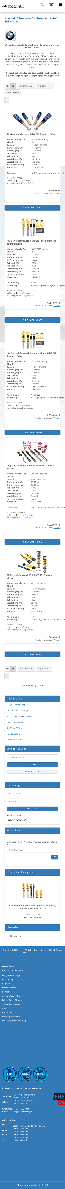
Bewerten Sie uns (14, 739)
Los (54, 857)
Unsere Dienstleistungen (18, 710)
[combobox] (26, 86)
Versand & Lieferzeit (11, 1004)
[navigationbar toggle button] (60, 4)
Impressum (7, 1012)
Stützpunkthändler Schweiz (19, 716)
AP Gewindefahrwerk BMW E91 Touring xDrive (31, 134)
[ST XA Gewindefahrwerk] (32, 889)
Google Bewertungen (11, 975)
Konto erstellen (14, 815)
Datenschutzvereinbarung (14, 1020)
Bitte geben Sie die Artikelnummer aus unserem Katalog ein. (32, 843)
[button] (7, 86)
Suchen (32, 764)
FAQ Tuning (7, 979)
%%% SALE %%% (14, 728)
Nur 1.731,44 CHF (32, 916)
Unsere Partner (9, 987)
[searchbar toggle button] (42, 4)
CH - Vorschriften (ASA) (12, 970)
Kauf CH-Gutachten (15, 722)
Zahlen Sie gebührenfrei (12, 1000)
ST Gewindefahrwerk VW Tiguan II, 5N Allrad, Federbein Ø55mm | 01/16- (32, 907)
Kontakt (6, 991)
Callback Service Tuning (12, 996)
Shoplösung (22, 1185)
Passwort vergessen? (16, 819)
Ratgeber (6, 983)
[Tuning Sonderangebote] (57, 872)
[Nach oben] (8, 1184)
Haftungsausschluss (11, 1016)
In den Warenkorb (32, 207)
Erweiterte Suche (32, 771)
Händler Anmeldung (16, 704)
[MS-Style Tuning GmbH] (12, 6)
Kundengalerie (13, 733)
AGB (4, 1008)
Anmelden (32, 808)
